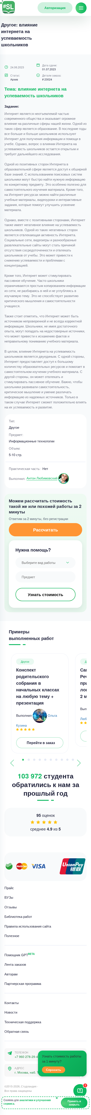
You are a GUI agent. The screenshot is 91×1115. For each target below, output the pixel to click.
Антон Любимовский (42, 478)
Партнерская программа (22, 983)
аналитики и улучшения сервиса (27, 1102)
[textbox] (45, 562)
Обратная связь (16, 1031)
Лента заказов (15, 964)
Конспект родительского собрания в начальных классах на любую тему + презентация (37, 686)
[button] (23, 759)
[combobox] (45, 562)
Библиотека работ (18, 916)
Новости (10, 1012)
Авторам (10, 974)
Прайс (9, 887)
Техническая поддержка (22, 1022)
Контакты (11, 1002)
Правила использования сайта (27, 926)
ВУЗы (8, 897)
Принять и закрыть (74, 1102)
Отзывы (10, 907)
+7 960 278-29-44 (27, 1057)
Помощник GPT (19, 954)
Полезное (11, 936)
